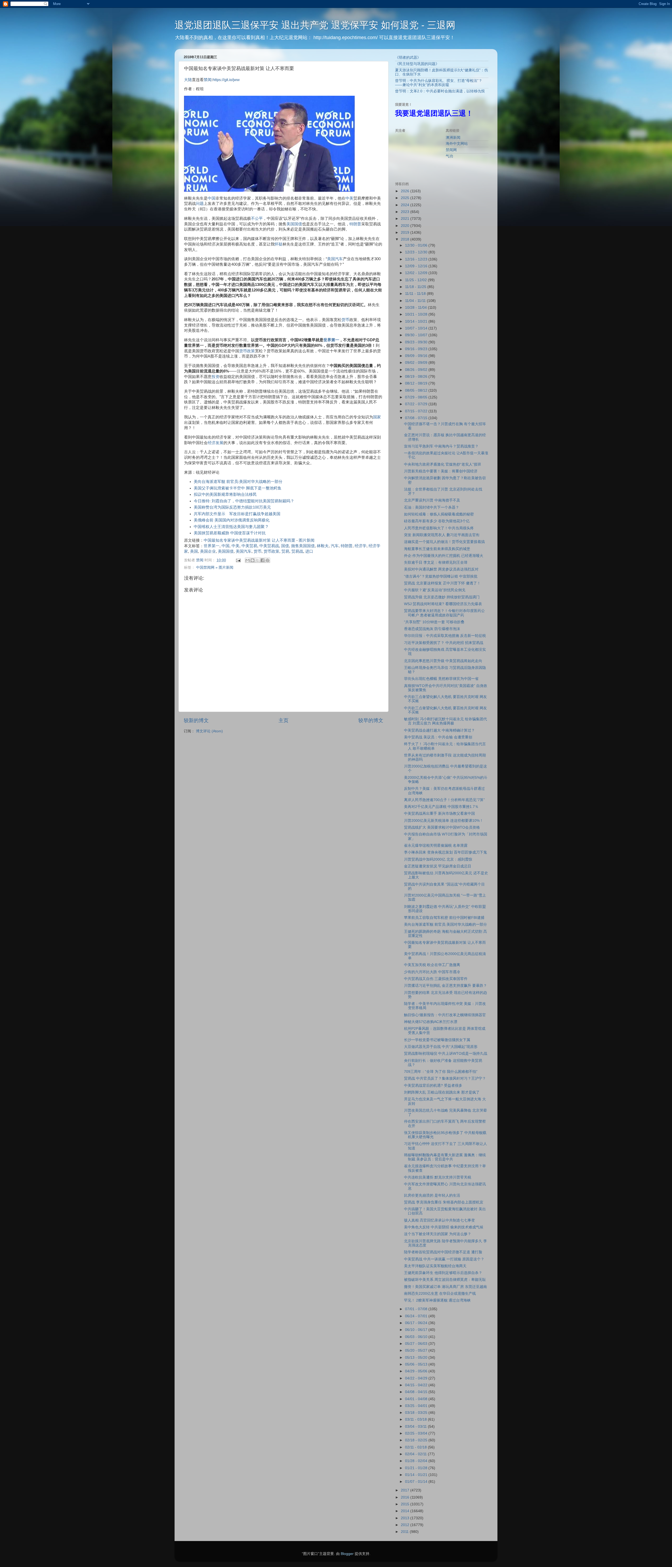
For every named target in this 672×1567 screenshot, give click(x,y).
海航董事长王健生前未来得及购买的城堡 (437, 549)
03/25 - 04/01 (416, 1406)
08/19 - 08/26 (416, 377)
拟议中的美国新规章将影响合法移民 (225, 494)
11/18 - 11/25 (416, 287)
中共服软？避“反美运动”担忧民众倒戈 (434, 590)
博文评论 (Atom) (209, 731)
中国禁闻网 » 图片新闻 (214, 567)
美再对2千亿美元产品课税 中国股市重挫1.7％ (441, 807)
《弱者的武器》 (408, 58)
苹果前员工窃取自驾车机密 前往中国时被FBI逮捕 (444, 918)
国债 (285, 546)
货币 (345, 320)
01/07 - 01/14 (416, 1482)
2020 (405, 226)
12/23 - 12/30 (416, 252)
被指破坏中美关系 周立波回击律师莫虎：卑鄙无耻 (445, 1280)
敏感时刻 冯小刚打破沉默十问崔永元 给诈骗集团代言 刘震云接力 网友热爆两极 (445, 721)
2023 (405, 212)
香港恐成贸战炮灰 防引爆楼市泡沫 (432, 629)
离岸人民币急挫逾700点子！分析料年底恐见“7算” (444, 800)
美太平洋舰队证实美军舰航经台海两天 (435, 1266)
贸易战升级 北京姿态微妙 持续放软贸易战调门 (442, 597)
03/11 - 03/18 (416, 1419)
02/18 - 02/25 (416, 1440)
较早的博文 (370, 720)
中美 (349, 198)
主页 (283, 720)
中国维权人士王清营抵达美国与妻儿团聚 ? (231, 527)
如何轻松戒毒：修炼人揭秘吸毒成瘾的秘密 (439, 514)
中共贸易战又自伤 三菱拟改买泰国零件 (436, 979)
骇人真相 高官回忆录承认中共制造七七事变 (439, 1220)
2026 (405, 191)
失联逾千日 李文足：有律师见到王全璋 (436, 562)
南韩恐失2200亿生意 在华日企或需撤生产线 (440, 1294)
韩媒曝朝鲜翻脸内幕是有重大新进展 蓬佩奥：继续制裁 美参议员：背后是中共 (445, 1157)
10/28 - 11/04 (416, 308)
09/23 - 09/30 (416, 342)
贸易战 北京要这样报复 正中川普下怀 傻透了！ (442, 583)
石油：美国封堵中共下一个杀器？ (431, 507)
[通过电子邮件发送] (247, 560)
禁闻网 (451, 150)
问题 (200, 203)
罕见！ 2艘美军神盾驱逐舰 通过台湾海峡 (437, 1300)
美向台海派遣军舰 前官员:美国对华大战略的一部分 (238, 481)
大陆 (188, 80)
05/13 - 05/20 (416, 1358)
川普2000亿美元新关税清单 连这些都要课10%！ (443, 821)
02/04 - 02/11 (416, 1454)
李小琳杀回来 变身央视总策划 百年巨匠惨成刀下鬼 (445, 852)
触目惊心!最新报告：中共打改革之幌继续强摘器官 (445, 1015)
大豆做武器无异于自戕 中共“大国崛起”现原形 (440, 1047)
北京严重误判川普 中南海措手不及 (432, 500)
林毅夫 (323, 546)
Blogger (347, 1554)
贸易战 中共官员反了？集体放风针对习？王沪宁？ (445, 1078)
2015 (405, 1504)
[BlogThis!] (252, 560)
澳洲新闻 (453, 138)
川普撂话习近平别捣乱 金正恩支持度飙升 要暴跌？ (445, 986)
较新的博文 (196, 720)
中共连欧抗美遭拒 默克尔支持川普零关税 (437, 1177)
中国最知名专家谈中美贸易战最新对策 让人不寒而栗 (249, 540)
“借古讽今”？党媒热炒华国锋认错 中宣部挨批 (440, 576)
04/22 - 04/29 (416, 1378)
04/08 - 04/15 (416, 1392)
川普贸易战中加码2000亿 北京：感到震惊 (438, 859)
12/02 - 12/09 (416, 273)
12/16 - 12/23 (416, 259)
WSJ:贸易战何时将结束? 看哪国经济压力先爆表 (443, 604)
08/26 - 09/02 (416, 370)
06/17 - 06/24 (416, 1323)
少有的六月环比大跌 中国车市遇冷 (432, 972)
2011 (405, 1532)
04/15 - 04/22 (416, 1385)
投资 (215, 377)
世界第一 (331, 340)
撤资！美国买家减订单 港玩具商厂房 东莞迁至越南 (445, 1287)
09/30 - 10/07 (416, 335)
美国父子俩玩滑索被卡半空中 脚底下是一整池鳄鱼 (237, 488)
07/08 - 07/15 (416, 418)
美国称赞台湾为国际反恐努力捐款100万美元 (232, 507)
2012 (405, 1525)
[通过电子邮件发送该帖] (238, 560)
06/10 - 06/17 (416, 1330)
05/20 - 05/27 (416, 1350)
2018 (405, 239)
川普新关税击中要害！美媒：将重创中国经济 (440, 471)
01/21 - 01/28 (416, 1468)
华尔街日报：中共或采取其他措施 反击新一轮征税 (445, 636)
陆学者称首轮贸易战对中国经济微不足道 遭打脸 (443, 1252)
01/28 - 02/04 (416, 1461)
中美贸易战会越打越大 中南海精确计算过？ (439, 730)
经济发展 (215, 443)
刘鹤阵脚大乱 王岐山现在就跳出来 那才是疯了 (442, 1092)
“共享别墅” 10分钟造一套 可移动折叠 (434, 622)
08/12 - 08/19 (416, 383)
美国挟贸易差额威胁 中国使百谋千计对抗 (230, 533)
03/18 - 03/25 (416, 1413)
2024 (405, 205)
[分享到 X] (257, 560)
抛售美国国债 (303, 546)
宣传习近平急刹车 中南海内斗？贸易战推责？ (441, 446)
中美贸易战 (269, 546)
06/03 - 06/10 (416, 1337)
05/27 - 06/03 (416, 1344)
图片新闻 (306, 540)
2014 (405, 1511)
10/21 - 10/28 (416, 314)
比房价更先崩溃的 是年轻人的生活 (432, 1195)
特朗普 (355, 224)
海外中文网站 (457, 144)
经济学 (360, 546)
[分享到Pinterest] (267, 560)
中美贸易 (249, 546)
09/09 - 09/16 (416, 356)
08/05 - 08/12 (416, 390)
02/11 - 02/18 (416, 1447)
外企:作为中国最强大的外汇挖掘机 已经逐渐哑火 (443, 556)
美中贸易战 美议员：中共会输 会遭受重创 (438, 737)
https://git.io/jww (226, 80)
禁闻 (208, 80)
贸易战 (297, 551)
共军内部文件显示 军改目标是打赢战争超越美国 (237, 514)
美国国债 (294, 224)
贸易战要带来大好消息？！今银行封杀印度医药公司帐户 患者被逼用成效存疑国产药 (444, 613)
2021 (405, 219)
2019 (405, 232)
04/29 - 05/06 (416, 1371)
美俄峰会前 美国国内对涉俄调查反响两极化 (232, 520)
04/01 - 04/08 (416, 1399)
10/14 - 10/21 (416, 321)
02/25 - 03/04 (416, 1433)
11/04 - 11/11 (416, 301)
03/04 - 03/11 (416, 1427)
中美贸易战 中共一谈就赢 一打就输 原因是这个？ (444, 1259)
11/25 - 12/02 (416, 280)
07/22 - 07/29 (416, 404)
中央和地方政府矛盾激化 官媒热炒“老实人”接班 (442, 464)
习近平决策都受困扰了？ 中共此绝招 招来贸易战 (443, 643)
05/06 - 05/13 (416, 1364)
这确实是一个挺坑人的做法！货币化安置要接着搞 (444, 542)
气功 (449, 156)
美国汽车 (335, 259)
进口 (309, 551)
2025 (405, 198)
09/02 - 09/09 (416, 363)
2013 (405, 1518)
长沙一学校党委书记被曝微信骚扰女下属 (437, 1040)
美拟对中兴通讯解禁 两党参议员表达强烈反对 (441, 569)
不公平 (257, 218)
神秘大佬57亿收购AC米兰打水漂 (430, 1022)
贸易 (285, 551)
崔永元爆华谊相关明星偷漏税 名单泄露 (436, 846)
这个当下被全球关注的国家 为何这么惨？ (437, 1234)
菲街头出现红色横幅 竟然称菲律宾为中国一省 (441, 679)
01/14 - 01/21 (416, 1475)
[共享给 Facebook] (262, 560)
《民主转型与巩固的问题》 (417, 64)
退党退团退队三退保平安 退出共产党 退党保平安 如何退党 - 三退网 (315, 25)
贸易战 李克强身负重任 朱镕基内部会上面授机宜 (443, 1202)
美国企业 (208, 551)
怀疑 (278, 244)
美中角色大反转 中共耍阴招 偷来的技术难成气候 (443, 1227)
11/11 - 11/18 (416, 294)
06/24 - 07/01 (416, 1316)
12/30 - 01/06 (416, 245)
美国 (194, 551)
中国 (212, 198)
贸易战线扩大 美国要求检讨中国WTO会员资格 (442, 827)
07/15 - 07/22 (416, 411)
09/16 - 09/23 (416, 349)
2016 (405, 1497)
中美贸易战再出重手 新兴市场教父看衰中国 (439, 814)
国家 (377, 417)
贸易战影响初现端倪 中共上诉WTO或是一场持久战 (445, 1054)
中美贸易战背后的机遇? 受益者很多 (433, 1086)
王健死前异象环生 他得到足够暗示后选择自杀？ (443, 1273)
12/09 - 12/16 (416, 266)
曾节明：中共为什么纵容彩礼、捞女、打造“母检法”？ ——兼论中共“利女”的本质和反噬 (438, 83)
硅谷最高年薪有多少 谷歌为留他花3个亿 (437, 521)
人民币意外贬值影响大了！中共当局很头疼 (439, 528)
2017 (405, 1490)
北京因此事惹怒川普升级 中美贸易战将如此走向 (443, 661)
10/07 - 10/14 (416, 328)
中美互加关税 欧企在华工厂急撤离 (432, 965)
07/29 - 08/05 (416, 397)
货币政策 (247, 351)
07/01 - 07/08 (416, 1309)
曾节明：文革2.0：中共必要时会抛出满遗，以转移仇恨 (440, 91)
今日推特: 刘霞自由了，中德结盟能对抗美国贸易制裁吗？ (244, 501)
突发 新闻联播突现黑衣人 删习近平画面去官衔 (442, 535)
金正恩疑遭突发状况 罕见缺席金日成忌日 (437, 866)
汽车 (335, 546)
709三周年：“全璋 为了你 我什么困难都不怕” (440, 1072)
